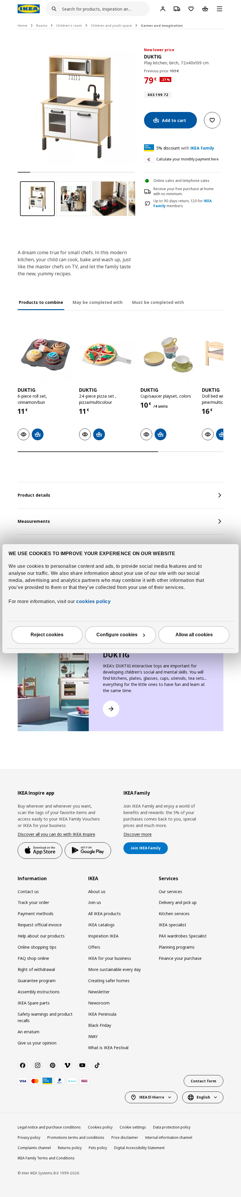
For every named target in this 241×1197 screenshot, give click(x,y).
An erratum (28, 1031)
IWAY (93, 1036)
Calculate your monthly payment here (187, 159)
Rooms (41, 25)
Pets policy (98, 1147)
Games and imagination (162, 25)
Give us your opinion (37, 1043)
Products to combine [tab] (41, 302)
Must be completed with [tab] (158, 302)
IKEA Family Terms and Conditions (46, 1158)
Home (22, 25)
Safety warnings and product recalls (45, 1017)
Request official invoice (40, 925)
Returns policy (70, 1147)
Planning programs (177, 947)
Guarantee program (37, 980)
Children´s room (69, 25)
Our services (170, 891)
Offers (94, 947)
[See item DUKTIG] (45, 354)
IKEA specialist (172, 925)
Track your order (33, 902)
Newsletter (99, 992)
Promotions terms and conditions (75, 1137)
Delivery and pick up (178, 902)
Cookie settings (133, 1127)
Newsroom (99, 1003)
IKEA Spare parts (34, 1003)
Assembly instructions (39, 992)
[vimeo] (67, 1065)
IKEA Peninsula (102, 1014)
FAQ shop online (33, 958)
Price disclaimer (124, 1137)
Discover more (137, 834)
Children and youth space (111, 25)
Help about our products (41, 936)
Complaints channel (34, 1147)
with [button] (185, 148)
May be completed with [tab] (98, 302)
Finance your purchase (180, 958)
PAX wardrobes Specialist (183, 936)
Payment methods (35, 913)
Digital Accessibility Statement (139, 1147)
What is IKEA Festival (108, 1047)
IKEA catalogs (101, 925)
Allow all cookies (194, 634)
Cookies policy (100, 1127)
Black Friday (99, 1025)
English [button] (203, 1097)
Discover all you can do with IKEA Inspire (56, 834)
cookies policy (93, 601)
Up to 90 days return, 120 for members (182, 203)
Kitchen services (174, 913)
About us (97, 891)
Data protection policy (171, 1127)
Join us (94, 902)
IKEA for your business (109, 958)
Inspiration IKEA (103, 936)
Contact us (28, 891)
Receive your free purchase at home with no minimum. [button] (183, 191)
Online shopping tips (37, 947)
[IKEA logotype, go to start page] (29, 8)
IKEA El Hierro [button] (151, 1097)
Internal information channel (168, 1137)
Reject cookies (47, 634)
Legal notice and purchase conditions (49, 1127)
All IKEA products (104, 913)
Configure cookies (117, 634)
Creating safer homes (109, 980)
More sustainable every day (114, 969)
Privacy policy (29, 1137)
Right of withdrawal (36, 969)
